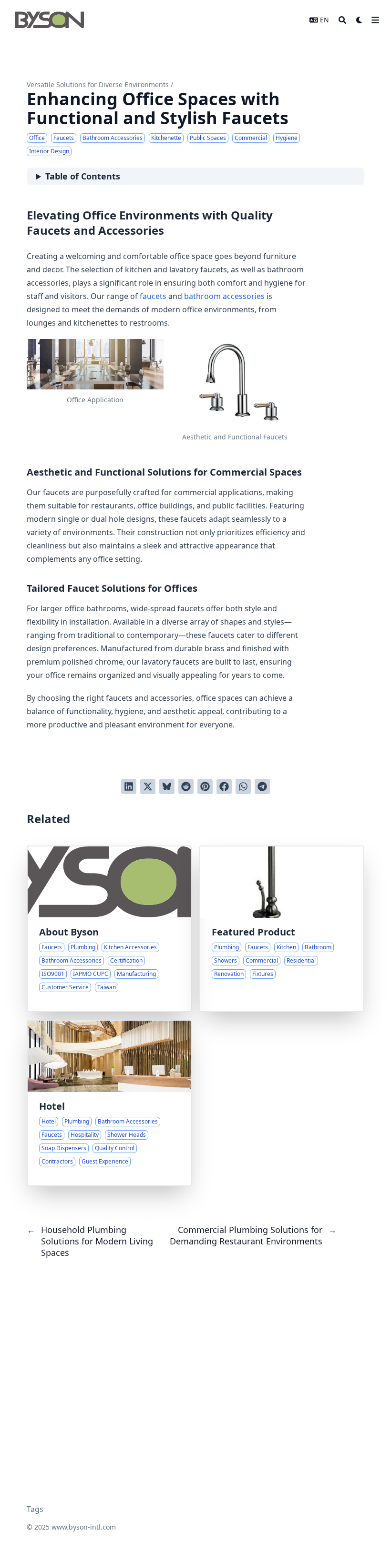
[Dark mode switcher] (359, 20)
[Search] (342, 20)
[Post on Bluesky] (167, 786)
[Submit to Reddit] (186, 786)
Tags (35, 1509)
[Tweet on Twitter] (147, 786)
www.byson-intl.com (83, 1526)
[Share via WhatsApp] (243, 786)
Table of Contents (82, 176)
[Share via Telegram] (262, 786)
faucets (153, 296)
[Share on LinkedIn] (128, 786)
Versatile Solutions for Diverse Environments (98, 84)
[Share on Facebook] (224, 786)
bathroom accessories (224, 296)
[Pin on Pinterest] (205, 786)
